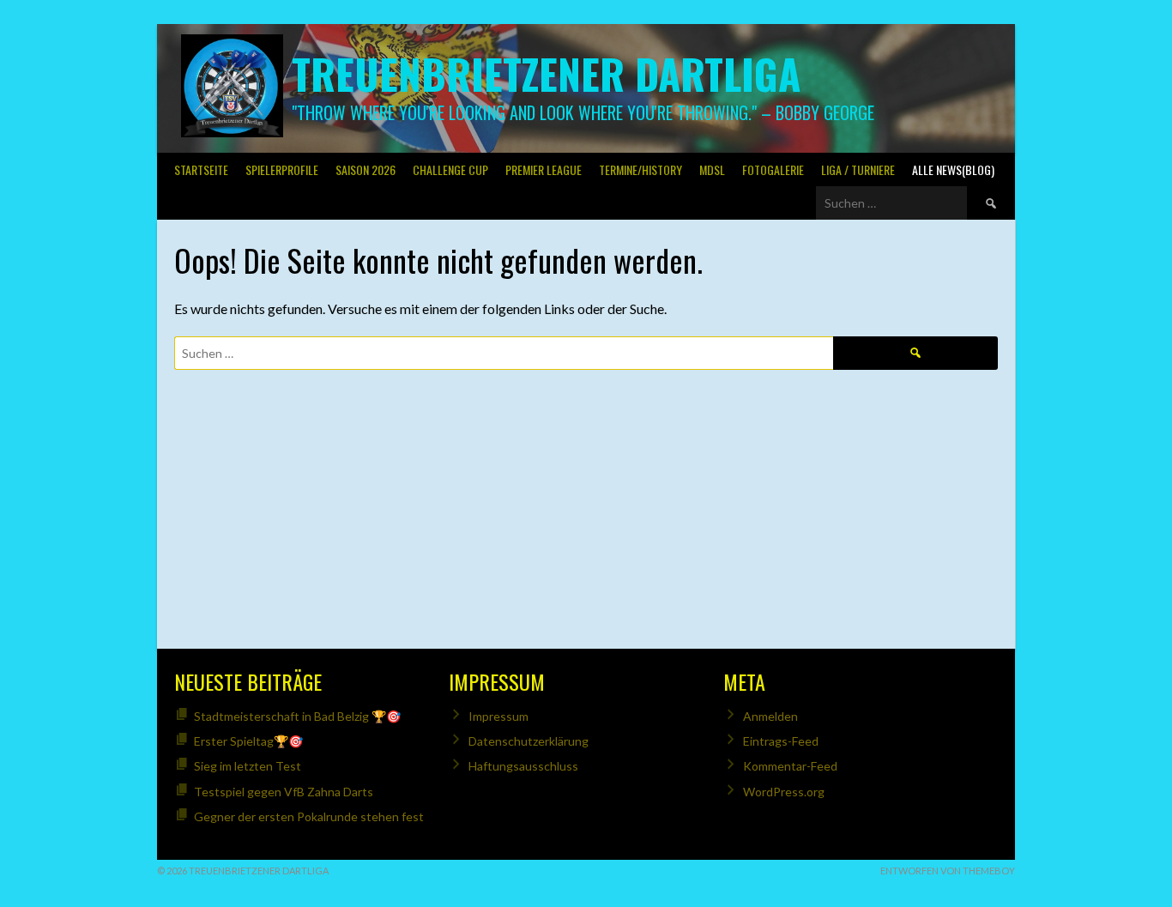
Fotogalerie (773, 169)
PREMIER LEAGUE (543, 169)
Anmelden (770, 716)
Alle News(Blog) (953, 169)
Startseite (201, 169)
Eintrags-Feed (781, 741)
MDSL (712, 169)
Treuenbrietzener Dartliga (546, 73)
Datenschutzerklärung (528, 741)
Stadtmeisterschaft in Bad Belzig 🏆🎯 (297, 716)
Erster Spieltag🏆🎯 (248, 741)
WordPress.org (784, 791)
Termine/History (640, 169)
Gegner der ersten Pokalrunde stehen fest (309, 816)
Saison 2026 (365, 169)
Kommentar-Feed (790, 766)
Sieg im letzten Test (247, 766)
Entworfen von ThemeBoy (947, 870)
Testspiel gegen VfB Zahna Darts (283, 791)
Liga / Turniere (858, 169)
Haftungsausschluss (523, 766)
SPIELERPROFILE (281, 169)
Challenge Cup (450, 169)
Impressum (498, 716)
